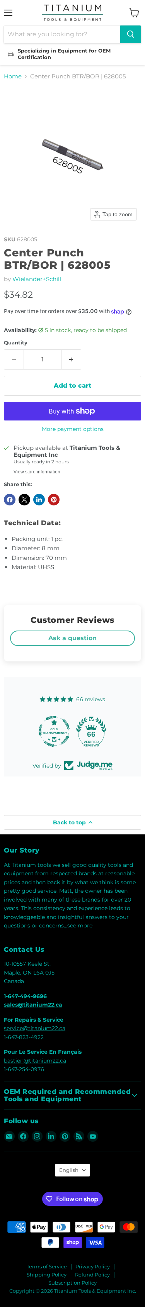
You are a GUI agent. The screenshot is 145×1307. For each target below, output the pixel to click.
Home (13, 76)
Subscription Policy (72, 1283)
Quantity (15, 343)
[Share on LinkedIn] (39, 499)
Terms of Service (47, 1266)
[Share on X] (24, 499)
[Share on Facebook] (9, 499)
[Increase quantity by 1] (71, 359)
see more (79, 925)
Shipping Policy (47, 1274)
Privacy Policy (92, 1266)
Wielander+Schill (36, 279)
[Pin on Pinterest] (54, 499)
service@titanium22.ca (34, 1028)
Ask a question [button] (72, 638)
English (68, 1170)
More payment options (73, 429)
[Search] (130, 34)
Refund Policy (92, 1274)
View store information (37, 472)
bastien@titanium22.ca (35, 1060)
